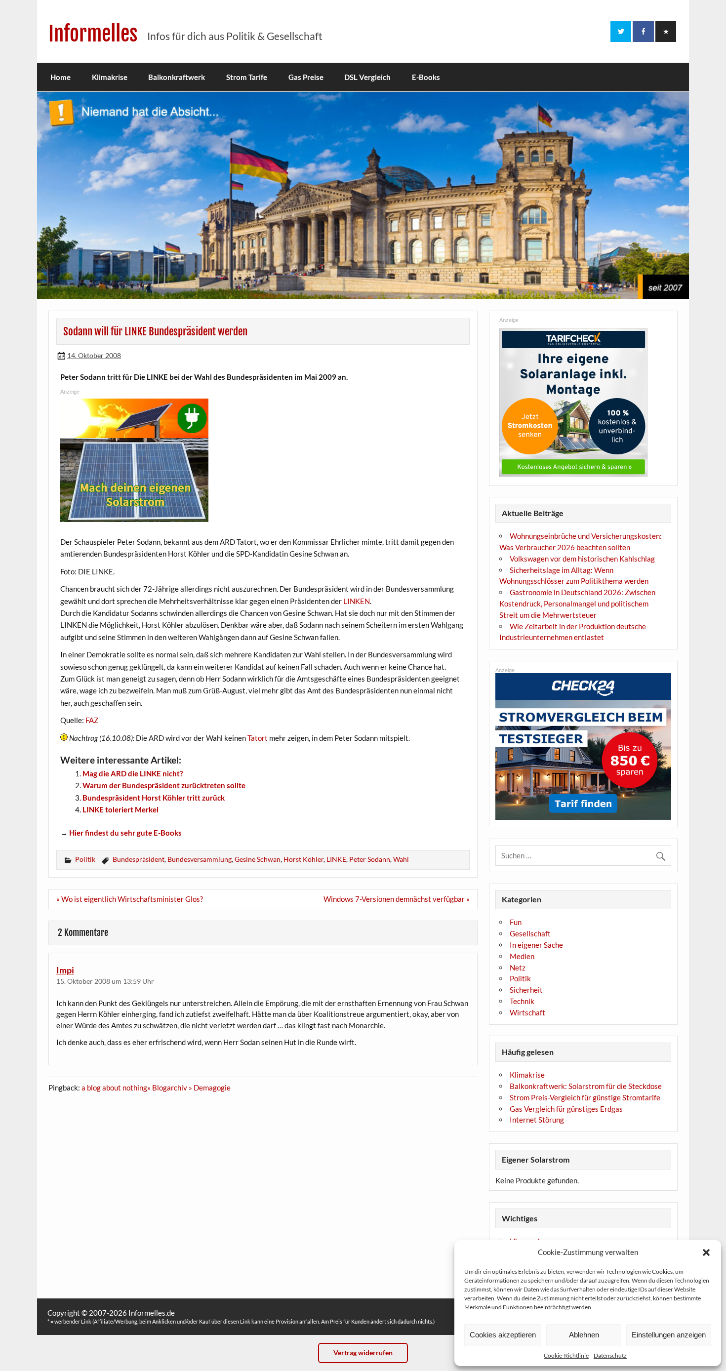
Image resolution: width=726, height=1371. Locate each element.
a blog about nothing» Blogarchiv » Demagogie (156, 1087)
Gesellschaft (530, 933)
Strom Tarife (246, 77)
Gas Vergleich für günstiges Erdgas (566, 1108)
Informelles (93, 33)
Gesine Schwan (258, 859)
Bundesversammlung (199, 859)
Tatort (257, 737)
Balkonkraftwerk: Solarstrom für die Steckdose (586, 1086)
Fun (516, 922)
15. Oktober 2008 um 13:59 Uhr (105, 981)
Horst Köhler (303, 859)
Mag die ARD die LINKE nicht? (132, 773)
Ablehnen (584, 1335)
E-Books (426, 77)
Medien (522, 956)
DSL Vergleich (367, 77)
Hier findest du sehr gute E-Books (125, 832)
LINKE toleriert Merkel (120, 809)
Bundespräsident (138, 859)
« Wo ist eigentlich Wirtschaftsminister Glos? (129, 898)
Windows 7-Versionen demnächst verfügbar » (396, 898)
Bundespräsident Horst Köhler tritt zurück (153, 797)
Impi (65, 970)
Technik (522, 1001)
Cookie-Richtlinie (566, 1355)
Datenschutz (610, 1355)
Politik (85, 859)
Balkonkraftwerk (176, 77)
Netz (517, 967)
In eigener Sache (536, 944)
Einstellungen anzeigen (669, 1335)
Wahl (401, 859)
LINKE (336, 859)
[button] (706, 1252)
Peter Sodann (369, 859)
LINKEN (356, 601)
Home (60, 77)
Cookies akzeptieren (503, 1335)
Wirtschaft (527, 1012)
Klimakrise (109, 77)
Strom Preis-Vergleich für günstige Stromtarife (585, 1097)
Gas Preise (305, 77)
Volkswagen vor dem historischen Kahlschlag (582, 558)
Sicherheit (526, 989)
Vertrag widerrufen (363, 1352)
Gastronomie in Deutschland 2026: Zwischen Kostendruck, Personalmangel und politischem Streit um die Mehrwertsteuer (577, 603)
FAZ (91, 720)
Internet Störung (537, 1119)
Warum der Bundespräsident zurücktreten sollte (163, 785)
